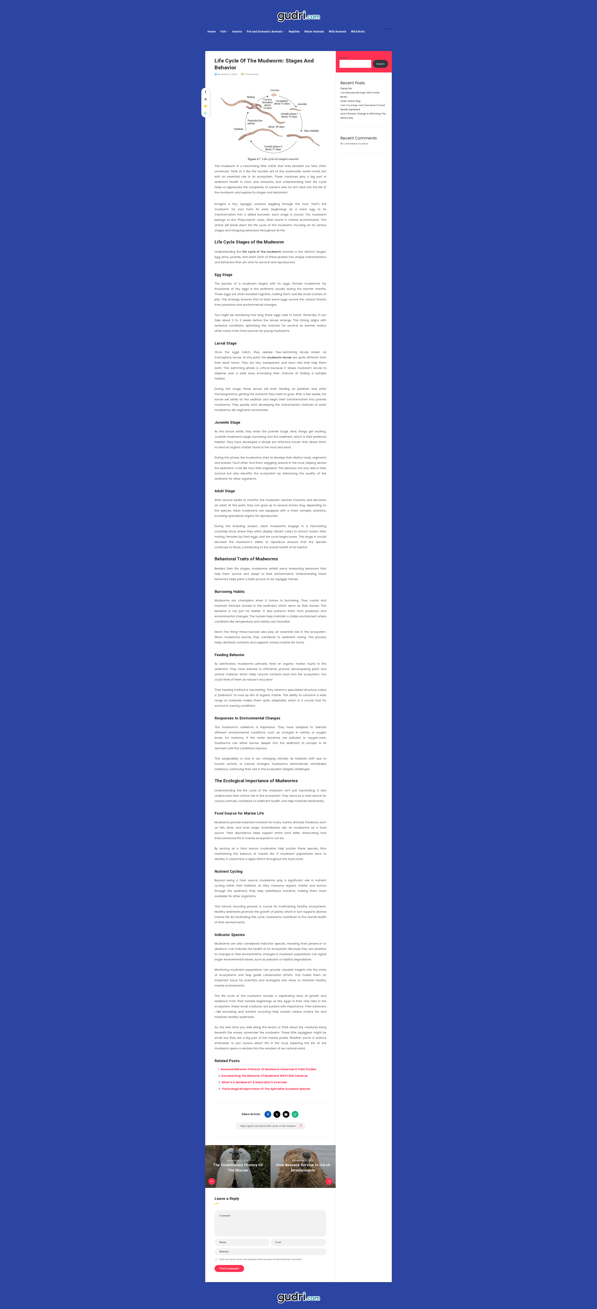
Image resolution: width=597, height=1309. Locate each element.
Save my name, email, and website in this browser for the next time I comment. (260, 1259)
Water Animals (314, 31)
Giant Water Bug (350, 101)
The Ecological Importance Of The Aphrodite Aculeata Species (266, 1089)
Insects (237, 31)
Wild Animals (337, 31)
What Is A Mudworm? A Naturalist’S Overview (254, 1082)
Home (212, 31)
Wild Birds (358, 31)
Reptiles (294, 31)
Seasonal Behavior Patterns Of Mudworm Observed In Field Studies (268, 1069)
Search (344, 57)
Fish (223, 31)
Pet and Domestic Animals (264, 31)
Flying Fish (346, 88)
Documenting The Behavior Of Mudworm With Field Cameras (264, 1076)
